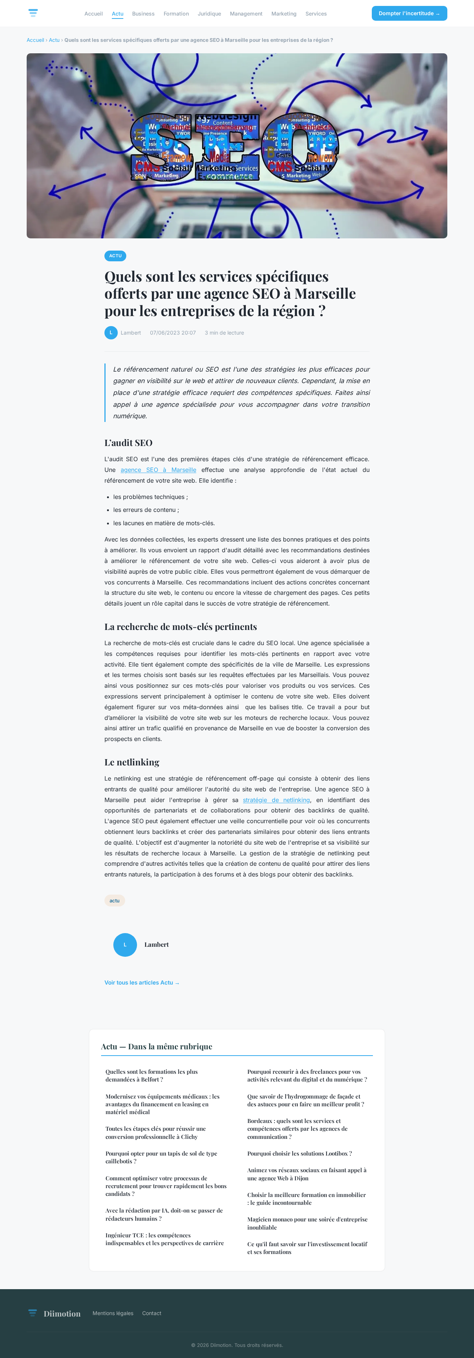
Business (143, 13)
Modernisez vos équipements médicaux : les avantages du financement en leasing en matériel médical (163, 1104)
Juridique (209, 13)
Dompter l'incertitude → (409, 13)
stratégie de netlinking (276, 800)
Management (246, 13)
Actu (117, 13)
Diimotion (62, 1313)
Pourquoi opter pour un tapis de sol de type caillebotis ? (161, 1157)
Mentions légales (113, 1313)
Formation (176, 13)
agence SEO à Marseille (158, 469)
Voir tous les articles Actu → (142, 982)
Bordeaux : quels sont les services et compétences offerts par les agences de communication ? (297, 1128)
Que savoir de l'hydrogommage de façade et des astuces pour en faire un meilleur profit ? (305, 1100)
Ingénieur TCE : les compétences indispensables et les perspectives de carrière (165, 1239)
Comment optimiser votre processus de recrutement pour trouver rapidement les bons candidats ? (166, 1186)
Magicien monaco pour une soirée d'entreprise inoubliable (307, 1223)
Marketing (284, 13)
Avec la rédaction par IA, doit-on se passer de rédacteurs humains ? (164, 1214)
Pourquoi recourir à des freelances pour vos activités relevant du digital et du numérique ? (307, 1075)
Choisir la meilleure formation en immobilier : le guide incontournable (306, 1198)
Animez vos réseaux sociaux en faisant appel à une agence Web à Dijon (307, 1173)
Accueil (93, 13)
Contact (151, 1313)
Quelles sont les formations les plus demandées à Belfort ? (152, 1075)
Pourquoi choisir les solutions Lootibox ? (299, 1153)
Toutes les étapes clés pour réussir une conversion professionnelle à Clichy (156, 1132)
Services (316, 13)
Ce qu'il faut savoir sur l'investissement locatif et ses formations (307, 1247)
